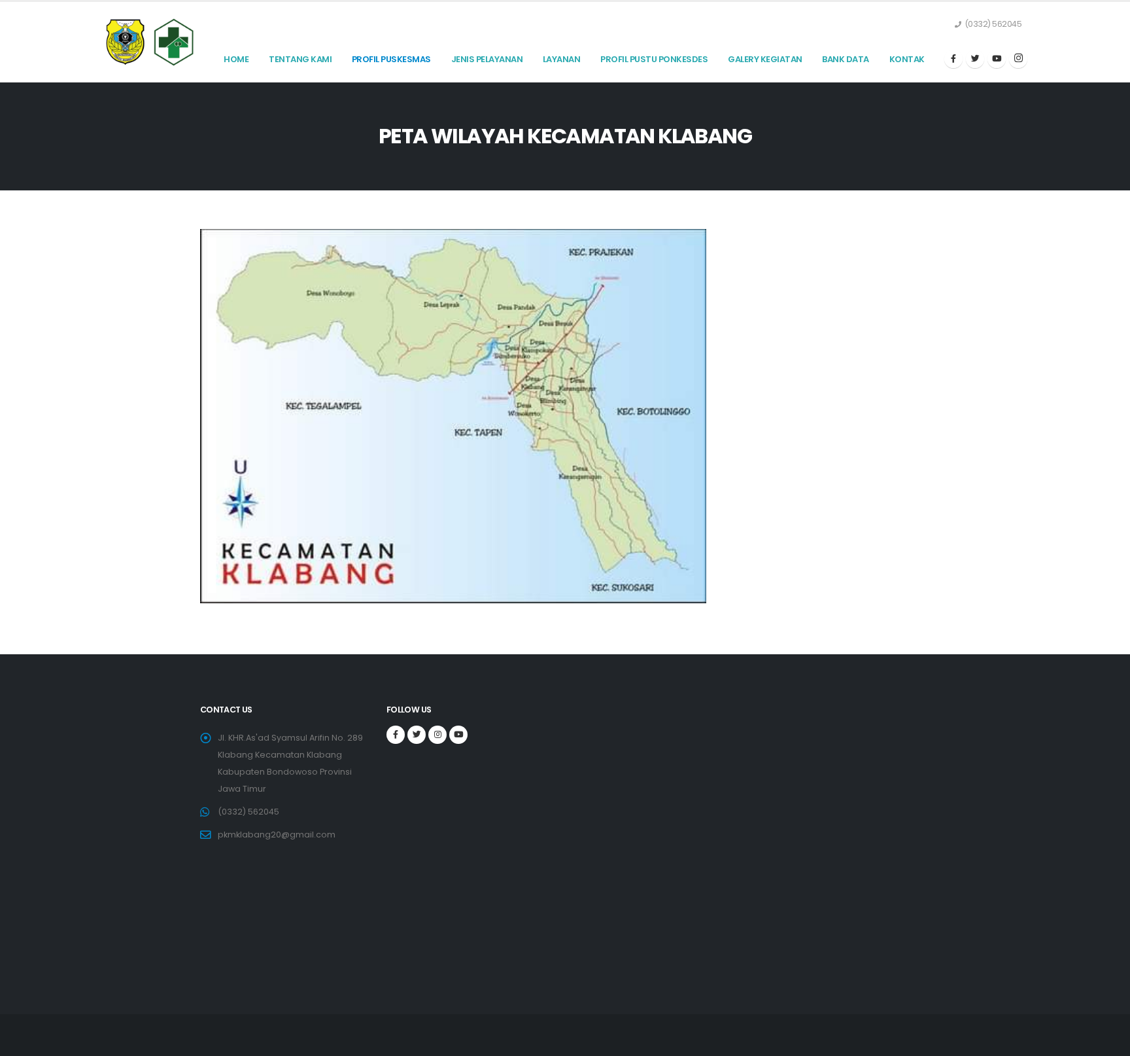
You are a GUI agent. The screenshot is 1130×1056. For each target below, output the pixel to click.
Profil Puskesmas (391, 59)
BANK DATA (845, 59)
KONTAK (907, 59)
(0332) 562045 (248, 811)
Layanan (562, 59)
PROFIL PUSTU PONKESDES (654, 59)
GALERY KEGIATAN (765, 59)
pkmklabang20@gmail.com (276, 834)
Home (236, 59)
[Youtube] (996, 59)
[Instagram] (1018, 59)
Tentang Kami (300, 59)
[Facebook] (953, 59)
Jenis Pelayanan (487, 59)
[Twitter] (975, 59)
